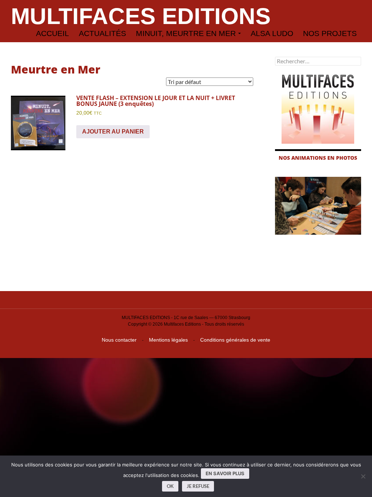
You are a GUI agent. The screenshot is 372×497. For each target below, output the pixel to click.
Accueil (52, 33)
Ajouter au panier (113, 131)
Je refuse (198, 486)
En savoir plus (225, 473)
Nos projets (330, 33)
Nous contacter (119, 340)
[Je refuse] (363, 476)
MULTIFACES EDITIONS (141, 16)
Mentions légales (168, 340)
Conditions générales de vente (235, 340)
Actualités (102, 33)
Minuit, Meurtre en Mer (186, 33)
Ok (170, 486)
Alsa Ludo (272, 33)
